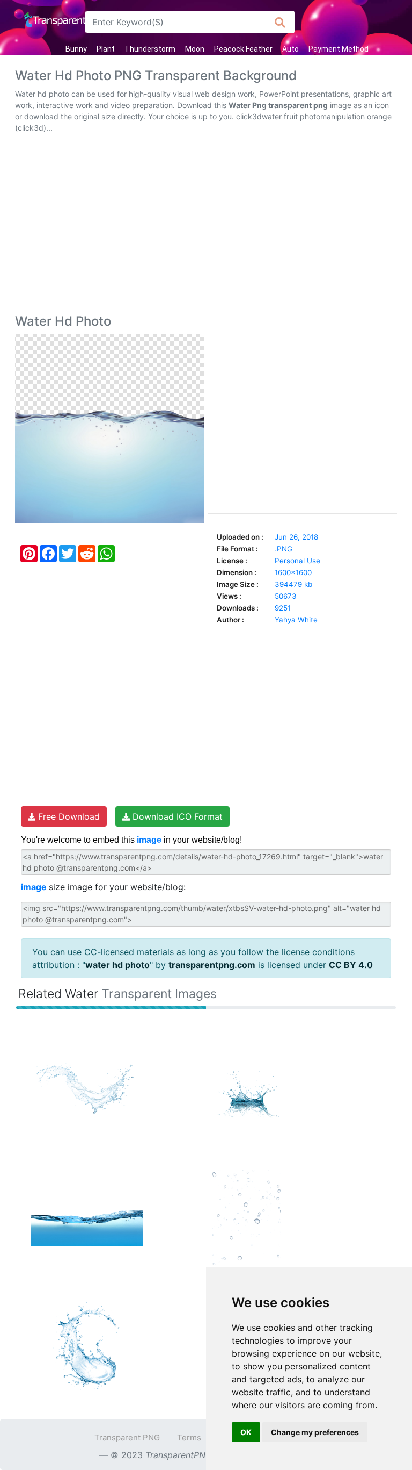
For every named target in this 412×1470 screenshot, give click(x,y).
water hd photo (117, 964)
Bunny (76, 49)
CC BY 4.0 (351, 964)
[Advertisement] (206, 225)
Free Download (67, 816)
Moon (194, 49)
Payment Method (338, 49)
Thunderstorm (149, 49)
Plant (106, 49)
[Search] (280, 22)
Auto (290, 49)
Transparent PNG (127, 1437)
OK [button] (246, 1432)
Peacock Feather (243, 49)
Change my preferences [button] (315, 1432)
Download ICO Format (176, 816)
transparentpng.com (211, 964)
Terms (189, 1437)
